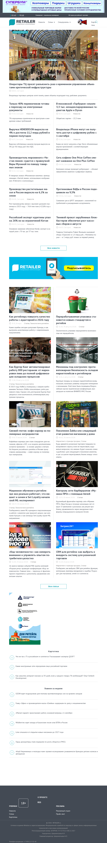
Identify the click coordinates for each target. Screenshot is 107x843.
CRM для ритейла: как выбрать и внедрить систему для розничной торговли (76, 555)
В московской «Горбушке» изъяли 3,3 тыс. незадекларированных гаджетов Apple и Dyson (76, 107)
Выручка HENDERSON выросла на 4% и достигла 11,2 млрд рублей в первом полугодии (29, 133)
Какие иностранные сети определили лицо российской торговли (41, 666)
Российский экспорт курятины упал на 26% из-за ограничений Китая (30, 219)
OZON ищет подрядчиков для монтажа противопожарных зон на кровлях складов (49, 693)
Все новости (53, 248)
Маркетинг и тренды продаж (68, 441)
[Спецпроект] (82, 20)
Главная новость (20, 32)
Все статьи (53, 586)
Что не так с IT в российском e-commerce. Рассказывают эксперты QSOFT (45, 656)
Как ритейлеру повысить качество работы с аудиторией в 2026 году (29, 318)
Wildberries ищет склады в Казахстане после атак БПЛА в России (41, 722)
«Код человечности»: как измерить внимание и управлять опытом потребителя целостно (29, 555)
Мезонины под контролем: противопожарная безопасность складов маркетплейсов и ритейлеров (77, 370)
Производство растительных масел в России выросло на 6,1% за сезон (28, 192)
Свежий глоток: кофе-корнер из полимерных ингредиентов (30, 432)
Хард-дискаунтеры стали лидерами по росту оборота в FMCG (41, 742)
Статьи (50, 22)
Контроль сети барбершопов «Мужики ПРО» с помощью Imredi (76, 492)
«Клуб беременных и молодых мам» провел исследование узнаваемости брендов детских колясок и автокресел (57, 752)
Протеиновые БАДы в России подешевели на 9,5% (76, 190)
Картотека (13, 817)
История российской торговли (78, 15)
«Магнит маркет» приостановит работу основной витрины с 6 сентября (44, 713)
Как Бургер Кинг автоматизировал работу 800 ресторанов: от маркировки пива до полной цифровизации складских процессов (29, 371)
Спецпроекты (63, 22)
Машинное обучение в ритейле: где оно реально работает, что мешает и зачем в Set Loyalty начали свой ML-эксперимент (29, 495)
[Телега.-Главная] (53, 258)
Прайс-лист (60, 814)
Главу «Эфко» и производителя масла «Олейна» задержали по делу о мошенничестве (51, 703)
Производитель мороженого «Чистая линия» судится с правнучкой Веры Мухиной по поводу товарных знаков (29, 162)
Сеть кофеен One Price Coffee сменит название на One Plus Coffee (76, 159)
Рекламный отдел (63, 811)
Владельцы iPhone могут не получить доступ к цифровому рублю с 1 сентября (76, 133)
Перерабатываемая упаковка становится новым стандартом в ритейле (76, 320)
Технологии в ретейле (39, 323)
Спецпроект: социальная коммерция (47, 15)
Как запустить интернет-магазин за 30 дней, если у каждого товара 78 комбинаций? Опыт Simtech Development (55, 677)
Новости (41, 22)
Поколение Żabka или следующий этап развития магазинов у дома (76, 432)
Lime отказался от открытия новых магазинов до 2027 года (39, 732)
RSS (39, 802)
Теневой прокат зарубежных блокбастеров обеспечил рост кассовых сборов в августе (77, 221)
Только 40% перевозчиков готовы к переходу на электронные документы (29, 107)
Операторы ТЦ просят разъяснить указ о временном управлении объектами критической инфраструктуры (52, 85)
